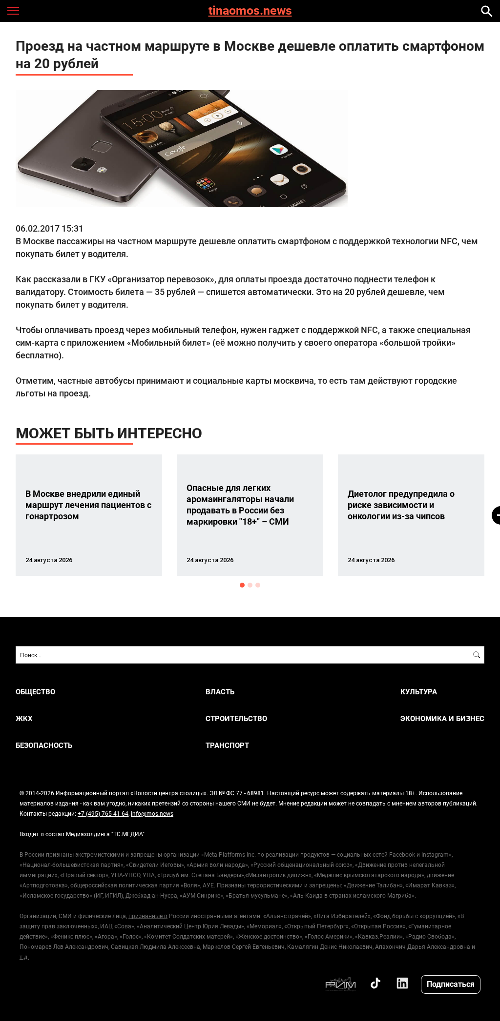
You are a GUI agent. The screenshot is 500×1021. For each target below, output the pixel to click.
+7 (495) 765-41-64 (103, 813)
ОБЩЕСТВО (35, 691)
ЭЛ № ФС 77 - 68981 (236, 793)
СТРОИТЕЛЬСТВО (236, 718)
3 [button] (257, 585)
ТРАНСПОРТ (227, 745)
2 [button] (250, 585)
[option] (88, 515)
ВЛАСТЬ (220, 691)
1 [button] (242, 585)
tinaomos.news (250, 11)
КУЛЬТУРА (418, 691)
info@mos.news (152, 813)
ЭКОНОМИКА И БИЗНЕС (442, 718)
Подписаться (451, 984)
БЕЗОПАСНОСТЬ (44, 745)
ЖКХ (24, 718)
